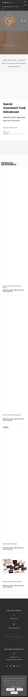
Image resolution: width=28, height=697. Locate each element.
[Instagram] (7, 2)
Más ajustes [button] (10, 689)
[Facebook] (3, 2)
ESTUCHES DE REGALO (14, 133)
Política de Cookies (16, 687)
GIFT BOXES (22, 133)
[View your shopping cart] (24, 21)
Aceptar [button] (20, 689)
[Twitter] (5, 2)
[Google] (12, 2)
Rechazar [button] (14, 692)
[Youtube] (10, 2)
